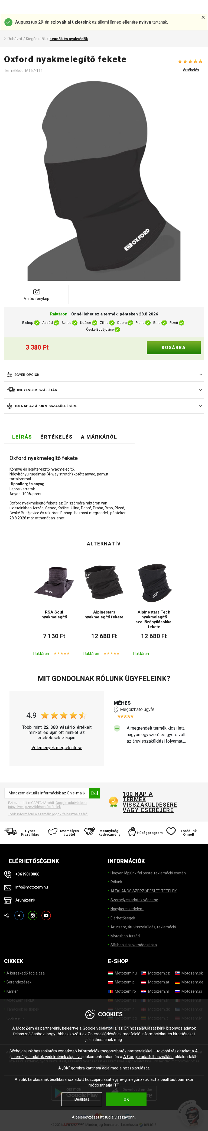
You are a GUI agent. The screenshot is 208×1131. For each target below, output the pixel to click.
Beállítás (81, 1099)
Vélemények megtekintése (56, 748)
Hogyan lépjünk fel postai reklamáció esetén (148, 873)
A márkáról (99, 437)
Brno (157, 323)
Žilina (104, 323)
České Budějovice (100, 329)
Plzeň (174, 323)
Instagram (32, 913)
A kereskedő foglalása (25, 973)
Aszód (47, 323)
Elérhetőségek (122, 918)
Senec (66, 323)
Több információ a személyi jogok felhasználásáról (48, 814)
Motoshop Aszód (125, 936)
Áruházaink (25, 900)
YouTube (46, 913)
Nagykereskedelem (127, 909)
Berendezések (18, 982)
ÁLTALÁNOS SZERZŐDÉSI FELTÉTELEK (143, 891)
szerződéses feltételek (43, 807)
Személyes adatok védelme (134, 900)
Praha (140, 323)
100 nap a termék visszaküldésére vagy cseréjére (150, 802)
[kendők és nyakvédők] (104, 181)
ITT (116, 1085)
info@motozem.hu (31, 887)
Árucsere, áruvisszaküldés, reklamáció (143, 927)
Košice (85, 323)
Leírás (22, 437)
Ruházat (15, 39)
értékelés (191, 70)
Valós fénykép (36, 298)
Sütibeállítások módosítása (133, 945)
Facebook (19, 913)
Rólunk (116, 882)
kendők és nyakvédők (69, 39)
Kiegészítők (36, 39)
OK (126, 1099)
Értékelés (56, 437)
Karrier (12, 991)
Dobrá (122, 323)
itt (102, 1117)
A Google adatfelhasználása (148, 1056)
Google (89, 1028)
